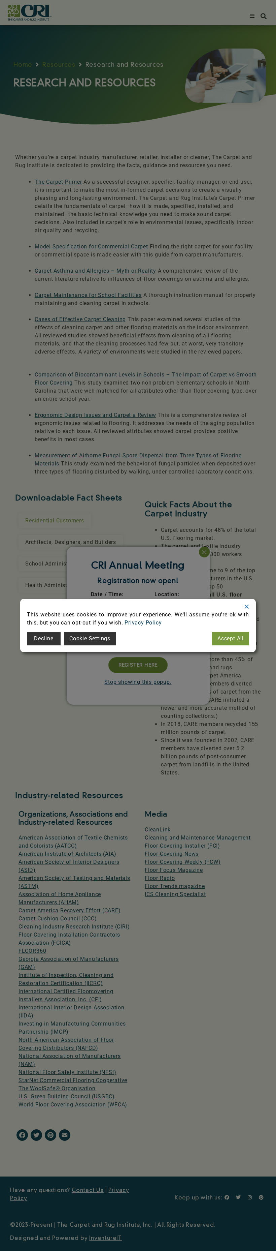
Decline (44, 638)
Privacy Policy (143, 622)
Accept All (230, 638)
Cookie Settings (89, 638)
